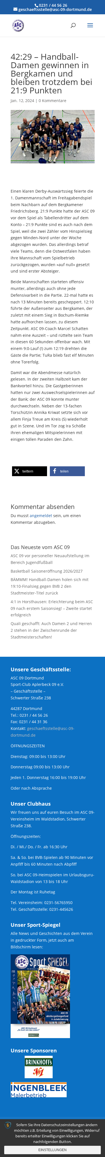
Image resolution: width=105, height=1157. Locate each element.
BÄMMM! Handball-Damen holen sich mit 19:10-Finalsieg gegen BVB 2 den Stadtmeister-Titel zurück (49, 586)
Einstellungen (52, 1150)
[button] (29, 471)
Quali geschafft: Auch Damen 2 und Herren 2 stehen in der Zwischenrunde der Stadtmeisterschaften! (51, 630)
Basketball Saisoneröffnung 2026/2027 (47, 571)
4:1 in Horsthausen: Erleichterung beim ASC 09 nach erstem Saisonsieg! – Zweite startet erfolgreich (52, 608)
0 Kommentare (52, 100)
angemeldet (41, 515)
